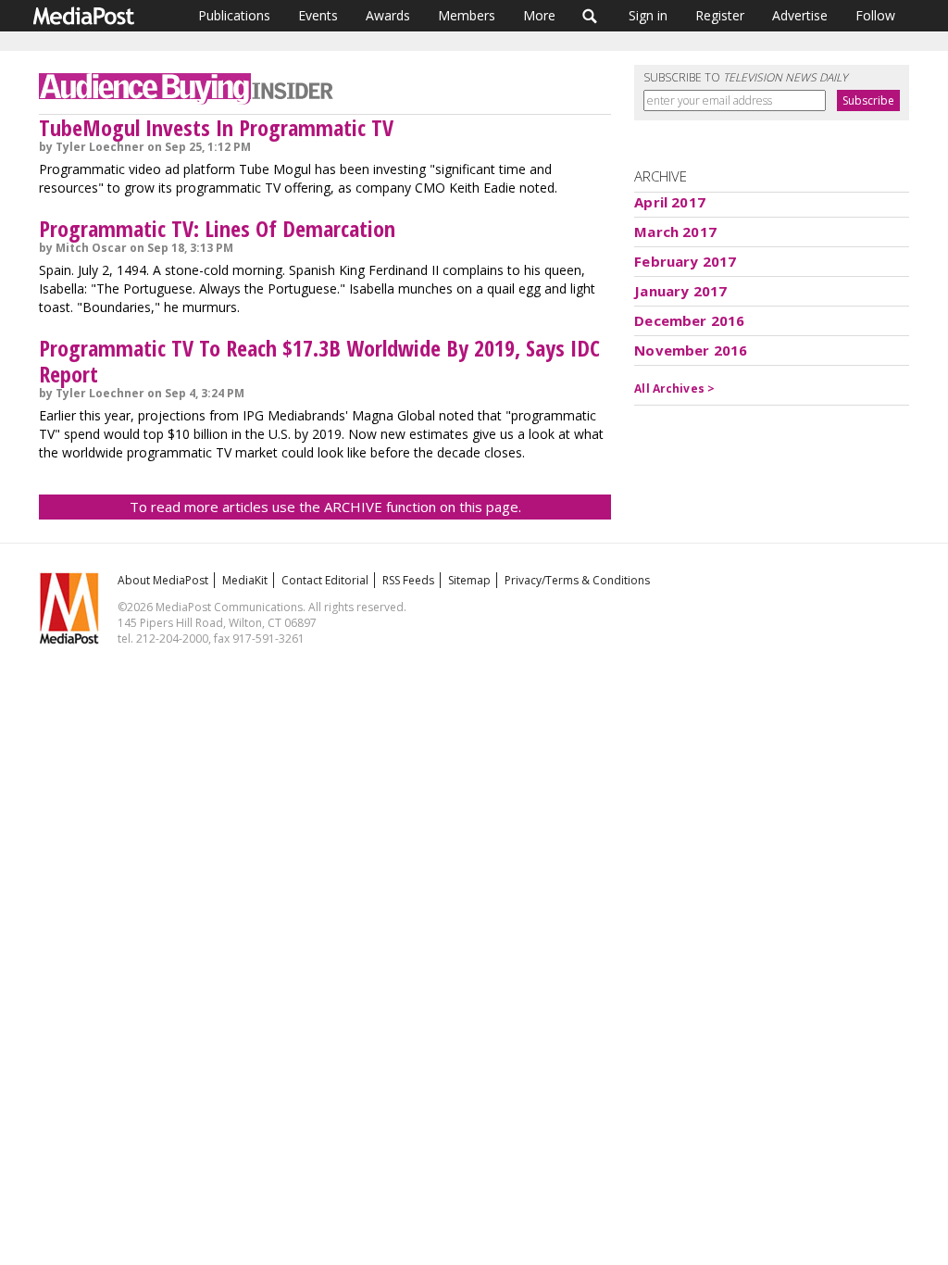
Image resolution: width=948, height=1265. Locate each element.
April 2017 (669, 202)
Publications (234, 15)
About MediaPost (163, 580)
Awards (388, 15)
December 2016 (689, 320)
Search (590, 15)
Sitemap (469, 580)
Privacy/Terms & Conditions (577, 580)
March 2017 (675, 231)
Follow (875, 15)
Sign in (648, 15)
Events (318, 15)
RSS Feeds (408, 580)
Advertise (800, 15)
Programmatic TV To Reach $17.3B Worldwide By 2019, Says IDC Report (319, 360)
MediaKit (245, 580)
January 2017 (680, 291)
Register (719, 15)
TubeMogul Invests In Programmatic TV (216, 127)
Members (466, 15)
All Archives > (674, 388)
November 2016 (690, 350)
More (539, 15)
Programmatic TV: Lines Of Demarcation (217, 228)
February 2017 (685, 261)
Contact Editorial (324, 580)
